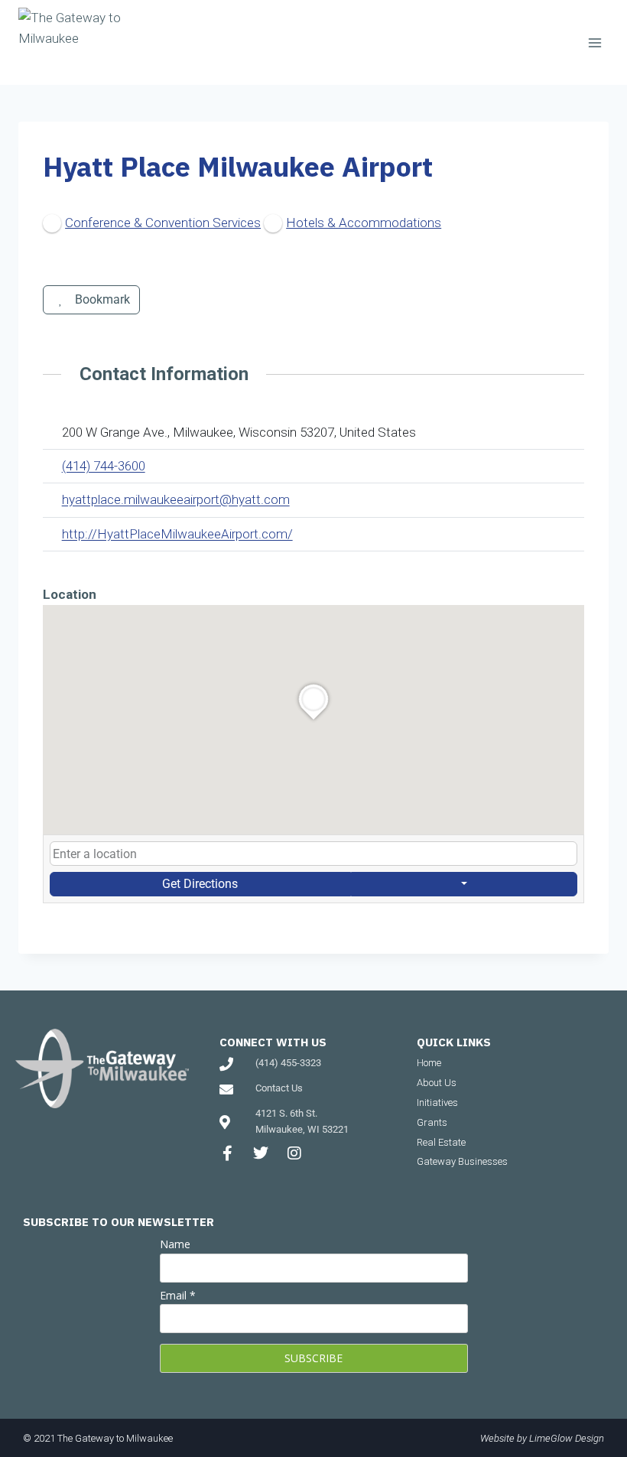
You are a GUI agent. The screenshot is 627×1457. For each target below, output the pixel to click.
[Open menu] (594, 42)
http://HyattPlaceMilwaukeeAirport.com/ (177, 533)
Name (175, 1244)
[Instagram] (294, 1153)
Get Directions (200, 883)
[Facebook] (53, 567)
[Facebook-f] (227, 1153)
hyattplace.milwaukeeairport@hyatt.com (176, 499)
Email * (178, 1295)
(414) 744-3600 (103, 465)
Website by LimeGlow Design (542, 1438)
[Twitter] (260, 1153)
